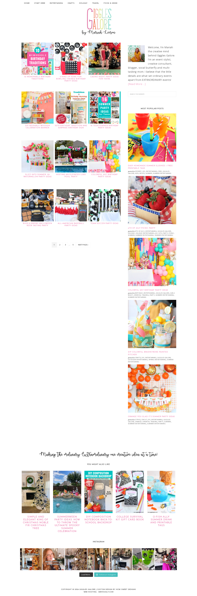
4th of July (139, 231)
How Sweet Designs (126, 589)
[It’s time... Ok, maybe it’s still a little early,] (76, 559)
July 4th (158, 233)
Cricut (144, 420)
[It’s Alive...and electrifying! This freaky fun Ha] (144, 559)
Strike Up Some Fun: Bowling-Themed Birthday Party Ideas (71, 79)
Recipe (142, 173)
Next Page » (83, 245)
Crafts (138, 358)
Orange (138, 422)
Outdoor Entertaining (138, 360)
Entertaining (151, 171)
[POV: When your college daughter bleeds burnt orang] (31, 559)
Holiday (131, 233)
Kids (137, 173)
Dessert (138, 171)
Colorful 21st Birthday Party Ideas (148, 290)
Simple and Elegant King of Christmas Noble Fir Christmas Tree (36, 523)
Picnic (171, 233)
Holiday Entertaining (145, 233)
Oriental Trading (141, 295)
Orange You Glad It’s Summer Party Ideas (151, 416)
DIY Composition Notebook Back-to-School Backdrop (98, 520)
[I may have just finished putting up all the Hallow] (98, 559)
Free (160, 171)
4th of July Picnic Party (141, 228)
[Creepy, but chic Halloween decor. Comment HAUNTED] (121, 559)
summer (149, 173)
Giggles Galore (98, 22)
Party (165, 233)
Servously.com (106, 592)
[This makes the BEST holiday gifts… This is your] (54, 559)
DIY (144, 171)
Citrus (137, 420)
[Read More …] (137, 84)
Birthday (139, 293)
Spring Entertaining (157, 360)
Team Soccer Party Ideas (104, 223)
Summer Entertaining (162, 173)
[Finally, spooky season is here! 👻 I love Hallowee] (166, 559)
